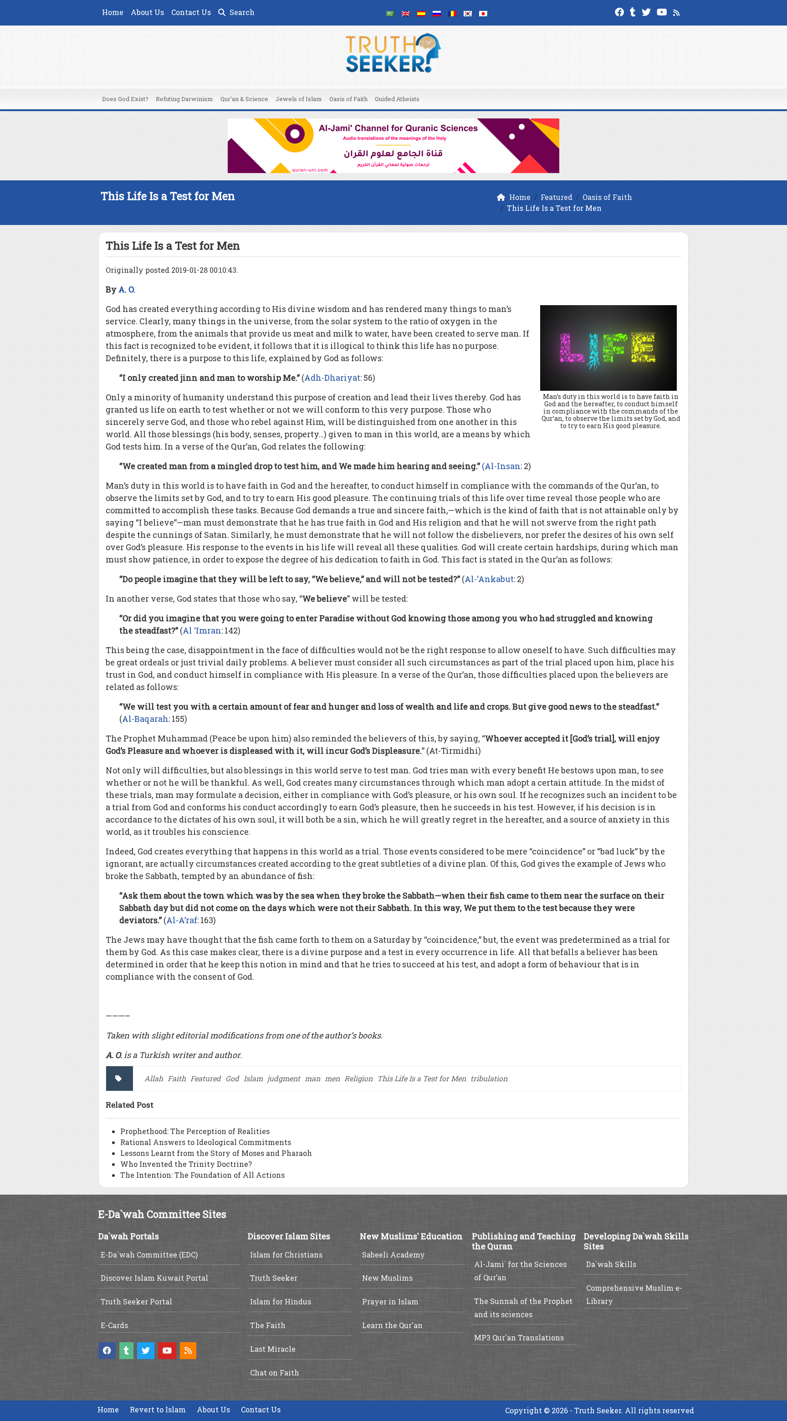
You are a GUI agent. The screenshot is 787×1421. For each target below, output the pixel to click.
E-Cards (114, 1325)
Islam (253, 1078)
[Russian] (437, 13)
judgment (283, 1078)
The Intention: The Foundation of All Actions (202, 1175)
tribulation (488, 1078)
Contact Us (191, 12)
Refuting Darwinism (184, 99)
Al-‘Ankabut (489, 578)
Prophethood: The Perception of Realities (195, 1131)
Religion (358, 1078)
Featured (205, 1078)
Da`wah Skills (611, 1264)
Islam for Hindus (280, 1301)
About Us (147, 12)
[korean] (467, 13)
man (312, 1078)
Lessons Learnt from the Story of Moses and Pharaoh (216, 1153)
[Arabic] (390, 13)
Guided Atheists (397, 99)
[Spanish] (421, 13)
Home (112, 12)
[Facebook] (620, 11)
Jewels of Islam (299, 99)
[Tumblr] (634, 11)
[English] (406, 13)
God (232, 1078)
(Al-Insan (501, 465)
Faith (177, 1078)
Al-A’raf (181, 920)
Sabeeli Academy (393, 1254)
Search (241, 12)
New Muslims (387, 1278)
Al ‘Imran (202, 630)
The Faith (268, 1325)
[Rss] (677, 11)
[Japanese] (483, 13)
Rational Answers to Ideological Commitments (205, 1142)
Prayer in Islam (390, 1301)
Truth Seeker (273, 1278)
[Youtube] (663, 11)
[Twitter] (647, 11)
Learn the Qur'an (392, 1325)
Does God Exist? (125, 99)
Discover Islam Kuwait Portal (154, 1278)
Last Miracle (273, 1349)
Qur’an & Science (244, 99)
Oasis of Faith (348, 99)
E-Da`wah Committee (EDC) (149, 1254)
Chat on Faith (274, 1372)
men (332, 1078)
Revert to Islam (158, 1409)
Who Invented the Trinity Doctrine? (186, 1164)
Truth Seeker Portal (136, 1301)
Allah (153, 1078)
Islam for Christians (286, 1254)
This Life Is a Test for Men (421, 1078)
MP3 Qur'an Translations (519, 1337)
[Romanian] (452, 13)
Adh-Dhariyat (332, 377)
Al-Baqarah (145, 718)
